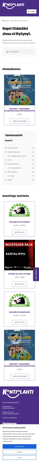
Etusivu (7, 21)
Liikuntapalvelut (13, 164)
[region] (19, 443)
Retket (10, 180)
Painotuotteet (12, 172)
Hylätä (19, 457)
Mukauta (19, 452)
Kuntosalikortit (15, 168)
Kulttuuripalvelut (14, 152)
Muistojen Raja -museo (18, 156)
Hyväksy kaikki (19, 446)
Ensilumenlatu (13, 148)
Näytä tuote (19, 232)
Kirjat (12, 176)
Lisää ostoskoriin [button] (19, 121)
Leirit (9, 160)
